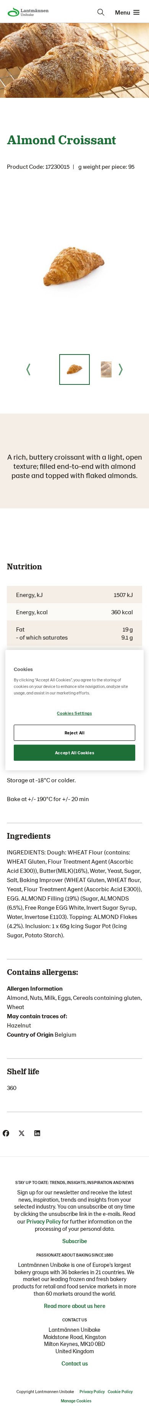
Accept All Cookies (74, 752)
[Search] (100, 12)
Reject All (75, 732)
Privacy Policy (43, 1221)
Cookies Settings (74, 713)
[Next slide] (121, 369)
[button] (74, 369)
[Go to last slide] (28, 369)
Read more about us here (74, 1305)
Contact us (75, 1363)
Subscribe (74, 1240)
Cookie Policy (120, 1391)
